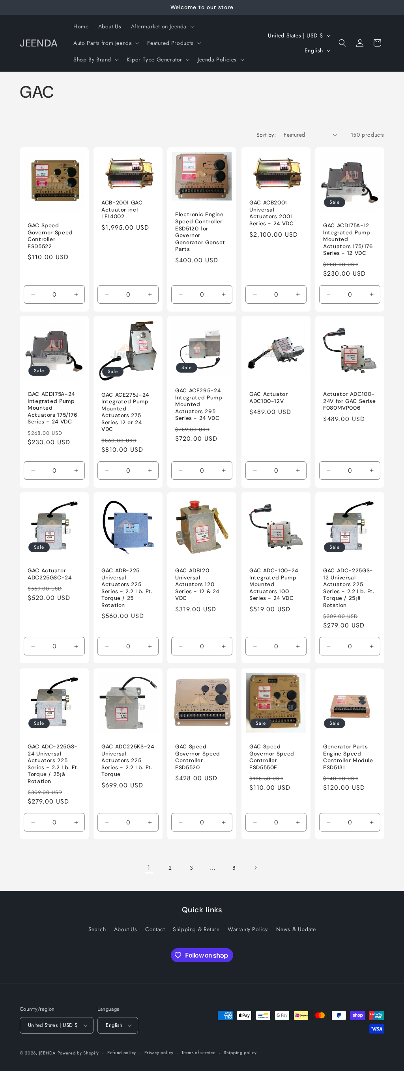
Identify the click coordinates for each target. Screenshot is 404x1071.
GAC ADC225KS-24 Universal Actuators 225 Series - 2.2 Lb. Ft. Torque (127, 760)
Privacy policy (159, 1052)
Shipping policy (240, 1052)
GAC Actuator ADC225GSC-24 (50, 574)
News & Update (296, 929)
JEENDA (47, 1053)
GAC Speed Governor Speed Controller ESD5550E (271, 757)
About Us (125, 929)
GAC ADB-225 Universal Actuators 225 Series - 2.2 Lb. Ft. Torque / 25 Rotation (127, 588)
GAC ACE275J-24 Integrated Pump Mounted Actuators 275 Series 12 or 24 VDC (125, 412)
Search (97, 929)
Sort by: (266, 135)
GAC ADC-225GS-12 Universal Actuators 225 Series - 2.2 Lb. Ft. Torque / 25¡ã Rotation (348, 588)
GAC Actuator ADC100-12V (268, 398)
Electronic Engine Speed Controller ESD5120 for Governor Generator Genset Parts (200, 231)
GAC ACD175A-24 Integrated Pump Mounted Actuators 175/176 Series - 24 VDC (53, 408)
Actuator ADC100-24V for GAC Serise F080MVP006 (349, 401)
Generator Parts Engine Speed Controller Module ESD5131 (348, 757)
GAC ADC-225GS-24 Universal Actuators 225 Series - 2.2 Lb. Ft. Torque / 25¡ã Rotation (53, 764)
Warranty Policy (248, 929)
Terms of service (198, 1052)
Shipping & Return (196, 929)
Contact (155, 929)
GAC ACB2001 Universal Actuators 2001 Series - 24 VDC (271, 213)
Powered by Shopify (78, 1053)
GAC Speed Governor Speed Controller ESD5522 (50, 236)
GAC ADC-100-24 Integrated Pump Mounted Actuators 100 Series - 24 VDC (273, 584)
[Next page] (255, 867)
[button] (162, 26)
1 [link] (148, 867)
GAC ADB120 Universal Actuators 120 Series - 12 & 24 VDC (197, 584)
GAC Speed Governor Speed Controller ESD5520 (197, 757)
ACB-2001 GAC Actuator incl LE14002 (122, 209)
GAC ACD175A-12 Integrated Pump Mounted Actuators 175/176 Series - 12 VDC (348, 239)
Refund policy (121, 1052)
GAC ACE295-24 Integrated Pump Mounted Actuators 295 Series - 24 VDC (198, 405)
